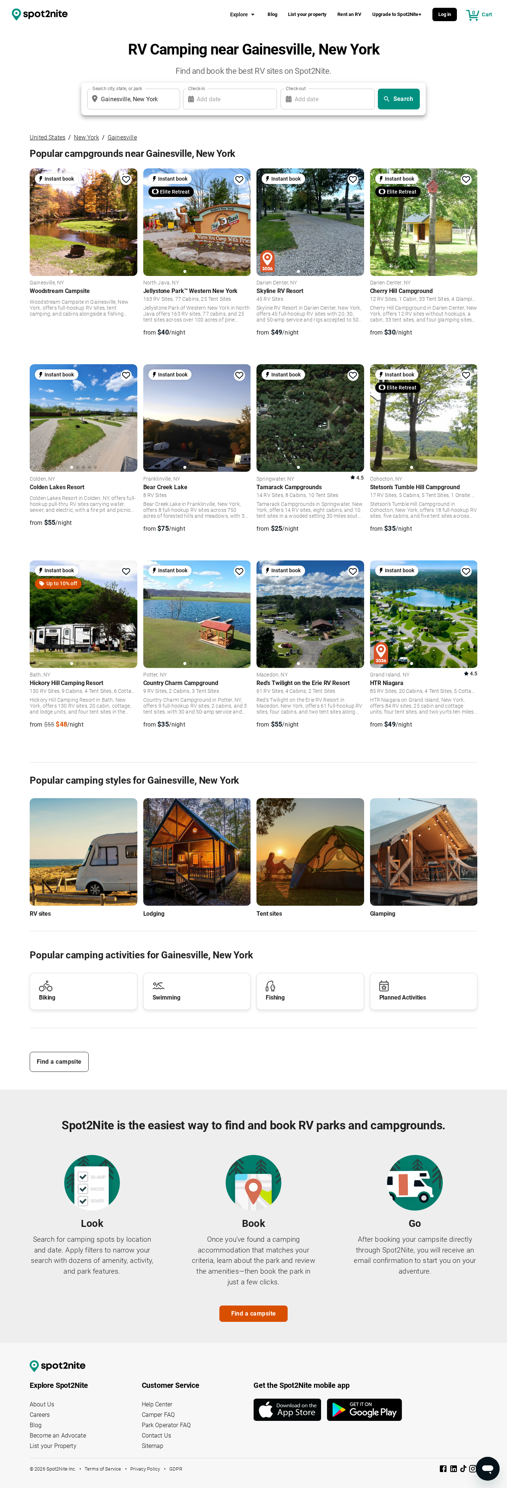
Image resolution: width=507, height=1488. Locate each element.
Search (403, 98)
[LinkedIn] (454, 1470)
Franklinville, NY (161, 479)
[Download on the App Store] (290, 1410)
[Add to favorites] (126, 179)
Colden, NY (42, 479)
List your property (307, 14)
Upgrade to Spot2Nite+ (396, 14)
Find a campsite (59, 1061)
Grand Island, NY (389, 675)
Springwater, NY (275, 479)
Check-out (296, 88)
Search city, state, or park (117, 88)
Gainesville (122, 137)
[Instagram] (472, 1470)
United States (47, 137)
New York (86, 137)
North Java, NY (161, 283)
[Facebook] (444, 1470)
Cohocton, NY (386, 479)
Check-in (196, 88)
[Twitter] (463, 1469)
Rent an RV (349, 14)
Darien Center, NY (276, 283)
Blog (272, 14)
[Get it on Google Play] (364, 1410)
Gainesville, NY (47, 283)
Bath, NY (40, 675)
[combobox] (132, 99)
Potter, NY (155, 675)
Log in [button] (444, 14)
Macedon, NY (272, 675)
